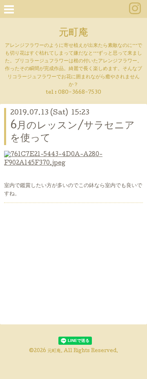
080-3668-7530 (79, 92)
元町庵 (73, 33)
